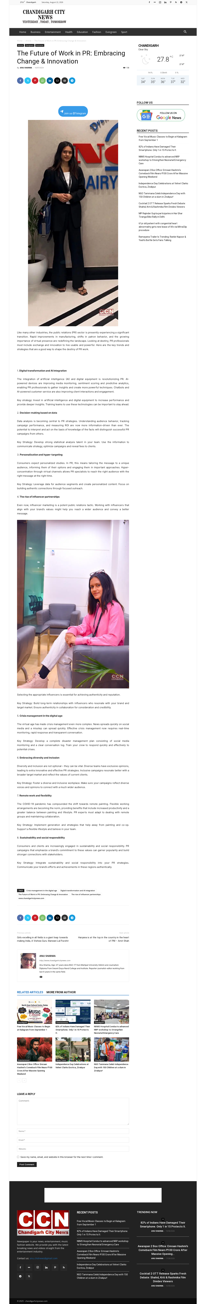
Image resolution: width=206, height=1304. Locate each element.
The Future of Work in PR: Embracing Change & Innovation (43, 894)
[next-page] (24, 1080)
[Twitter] (186, 2)
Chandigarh (22, 1022)
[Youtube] (42, 977)
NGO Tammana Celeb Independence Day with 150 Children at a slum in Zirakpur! (111, 1067)
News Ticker (61, 1060)
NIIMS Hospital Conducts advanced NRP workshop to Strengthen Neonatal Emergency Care (111, 1029)
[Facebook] (149, 2)
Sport (124, 32)
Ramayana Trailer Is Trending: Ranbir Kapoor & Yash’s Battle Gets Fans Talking (162, 238)
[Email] (57, 80)
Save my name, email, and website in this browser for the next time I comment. (61, 1157)
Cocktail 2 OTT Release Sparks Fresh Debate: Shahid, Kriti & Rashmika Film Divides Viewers (162, 205)
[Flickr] (154, 2)
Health (68, 32)
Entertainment (53, 32)
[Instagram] (160, 2)
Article (28, 40)
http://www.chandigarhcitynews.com (54, 960)
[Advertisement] (130, 16)
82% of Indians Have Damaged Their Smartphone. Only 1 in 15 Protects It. (73, 1029)
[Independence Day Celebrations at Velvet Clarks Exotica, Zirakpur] (73, 1049)
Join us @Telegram (75, 113)
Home (22, 32)
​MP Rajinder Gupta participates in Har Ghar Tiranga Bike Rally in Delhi (161, 215)
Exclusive (39, 45)
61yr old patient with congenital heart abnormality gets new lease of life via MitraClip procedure (163, 226)
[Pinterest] (170, 2)
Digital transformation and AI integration (78, 890)
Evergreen (111, 32)
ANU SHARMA (26, 67)
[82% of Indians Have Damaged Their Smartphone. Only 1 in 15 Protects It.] (73, 1012)
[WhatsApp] (42, 80)
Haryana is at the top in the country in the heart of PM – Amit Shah (103, 939)
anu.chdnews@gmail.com (43, 1258)
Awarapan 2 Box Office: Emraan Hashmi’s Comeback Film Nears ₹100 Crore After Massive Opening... (163, 1250)
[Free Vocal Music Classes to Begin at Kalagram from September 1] (34, 1012)
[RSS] (175, 2)
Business (35, 32)
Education (82, 32)
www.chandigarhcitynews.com (31, 898)
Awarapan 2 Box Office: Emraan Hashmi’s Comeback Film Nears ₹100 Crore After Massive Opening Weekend (163, 173)
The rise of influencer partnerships (86, 894)
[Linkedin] (165, 2)
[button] (185, 32)
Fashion (96, 32)
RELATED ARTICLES (30, 992)
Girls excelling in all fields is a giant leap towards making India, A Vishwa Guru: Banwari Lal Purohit (43, 939)
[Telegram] (181, 2)
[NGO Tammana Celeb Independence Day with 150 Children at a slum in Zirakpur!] (111, 1049)
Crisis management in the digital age (41, 890)
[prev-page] (19, 1080)
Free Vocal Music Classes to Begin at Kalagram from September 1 (163, 138)
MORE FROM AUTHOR (61, 992)
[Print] (64, 80)
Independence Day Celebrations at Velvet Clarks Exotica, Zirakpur (163, 185)
